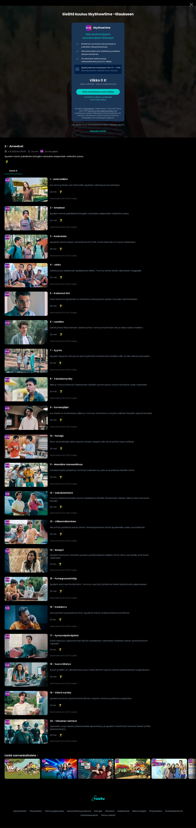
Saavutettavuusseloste (79, 811)
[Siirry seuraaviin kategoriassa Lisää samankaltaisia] (191, 769)
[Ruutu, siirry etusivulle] (98, 798)
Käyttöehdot (20, 811)
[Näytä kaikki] (98, 768)
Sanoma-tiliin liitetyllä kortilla (100, 111)
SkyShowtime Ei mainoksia (93, 67)
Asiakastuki (123, 811)
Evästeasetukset (89, 815)
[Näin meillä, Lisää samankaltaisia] (22, 769)
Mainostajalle (139, 811)
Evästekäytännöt (174, 811)
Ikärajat (98, 811)
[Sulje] (191, 4)
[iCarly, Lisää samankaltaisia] (169, 769)
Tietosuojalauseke (54, 811)
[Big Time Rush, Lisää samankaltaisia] (96, 769)
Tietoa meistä (108, 815)
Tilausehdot (35, 811)
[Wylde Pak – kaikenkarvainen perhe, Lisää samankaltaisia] (132, 769)
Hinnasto (110, 811)
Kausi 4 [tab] (13, 170)
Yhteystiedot (155, 811)
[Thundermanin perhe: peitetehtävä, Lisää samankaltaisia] (59, 769)
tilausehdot (89, 108)
